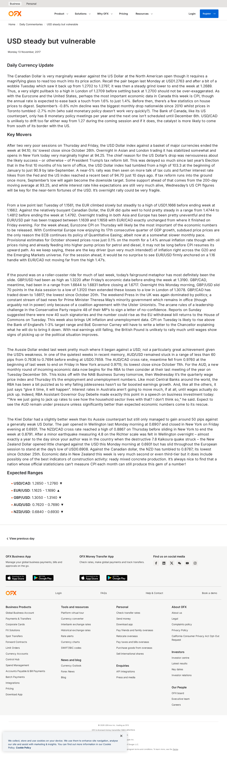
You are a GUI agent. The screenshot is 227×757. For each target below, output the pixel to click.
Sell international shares (130, 653)
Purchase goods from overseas (134, 647)
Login (58, 593)
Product (59, 13)
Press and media (125, 677)
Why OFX (103, 13)
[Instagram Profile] (195, 563)
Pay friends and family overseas (134, 630)
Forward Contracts (16, 642)
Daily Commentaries (31, 24)
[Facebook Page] (156, 563)
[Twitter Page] (172, 563)
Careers (176, 704)
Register (207, 13)
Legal (175, 618)
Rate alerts (67, 636)
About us (177, 612)
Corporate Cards (15, 624)
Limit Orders (13, 647)
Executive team (181, 698)
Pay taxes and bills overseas (132, 642)
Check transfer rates (128, 612)
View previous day (21, 538)
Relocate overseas (127, 636)
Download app (124, 624)
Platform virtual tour (72, 612)
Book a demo (209, 593)
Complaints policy (182, 624)
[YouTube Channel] (187, 563)
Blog (63, 677)
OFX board (178, 693)
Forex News (67, 671)
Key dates (177, 669)
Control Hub (12, 659)
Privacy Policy (180, 630)
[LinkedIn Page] (164, 563)
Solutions (81, 13)
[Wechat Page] (179, 563)
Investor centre (180, 657)
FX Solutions (13, 630)
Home (12, 24)
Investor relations (182, 675)
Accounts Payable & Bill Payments (25, 671)
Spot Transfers (14, 636)
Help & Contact (154, 593)
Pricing (123, 13)
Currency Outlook (71, 665)
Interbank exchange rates (76, 624)
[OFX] (15, 13)
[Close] (121, 736)
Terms (175, 749)
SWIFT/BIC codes (71, 647)
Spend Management (17, 665)
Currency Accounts (17, 653)
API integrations (125, 671)
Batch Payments (15, 677)
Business (15, 3)
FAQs (104, 593)
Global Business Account (20, 612)
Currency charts (70, 642)
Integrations (13, 682)
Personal (31, 3)
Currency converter (72, 618)
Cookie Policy (23, 747)
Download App (14, 694)
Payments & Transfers (18, 618)
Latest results (179, 663)
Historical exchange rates (75, 630)
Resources (142, 13)
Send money (123, 618)
